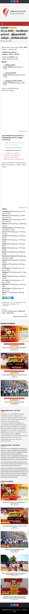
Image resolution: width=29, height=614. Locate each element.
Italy (7, 304)
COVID (20, 302)
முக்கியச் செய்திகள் (12, 27)
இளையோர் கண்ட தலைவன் (20, 315)
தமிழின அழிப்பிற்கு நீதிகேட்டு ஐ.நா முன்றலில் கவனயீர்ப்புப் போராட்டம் (14, 375)
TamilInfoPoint (5, 305)
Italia (4, 304)
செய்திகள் (7, 344)
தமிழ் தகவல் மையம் (14, 344)
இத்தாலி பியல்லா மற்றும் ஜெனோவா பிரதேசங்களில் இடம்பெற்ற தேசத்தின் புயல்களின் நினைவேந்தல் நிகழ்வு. (14, 597)
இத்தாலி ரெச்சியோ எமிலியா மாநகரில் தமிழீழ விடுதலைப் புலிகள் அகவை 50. (14, 348)
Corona (11, 302)
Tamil (18, 304)
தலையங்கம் (22, 344)
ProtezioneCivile (12, 304)
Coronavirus (16, 302)
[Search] (27, 24)
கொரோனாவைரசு (4, 27)
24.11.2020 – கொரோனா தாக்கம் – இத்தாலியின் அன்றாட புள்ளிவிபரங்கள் (13, 311)
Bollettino (7, 302)
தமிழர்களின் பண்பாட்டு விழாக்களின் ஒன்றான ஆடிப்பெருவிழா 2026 (14, 402)
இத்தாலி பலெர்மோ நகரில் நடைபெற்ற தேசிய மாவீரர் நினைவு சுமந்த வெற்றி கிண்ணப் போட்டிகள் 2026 (14, 573)
